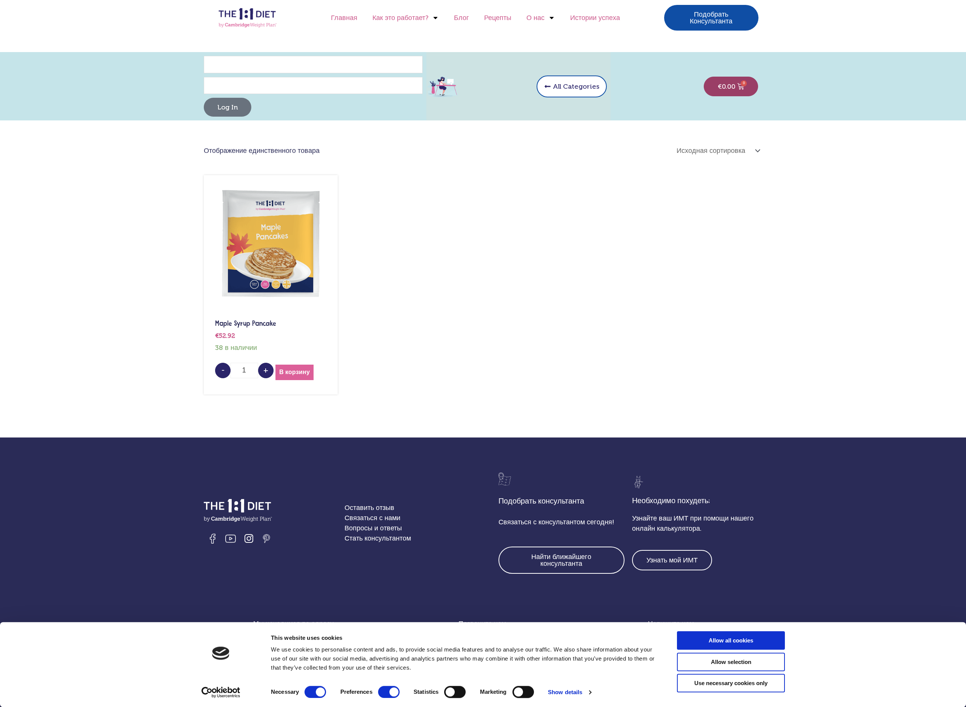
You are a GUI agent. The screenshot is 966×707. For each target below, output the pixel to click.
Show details (565, 692)
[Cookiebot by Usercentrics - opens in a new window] (221, 692)
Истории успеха (595, 18)
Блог (461, 18)
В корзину (294, 372)
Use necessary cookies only (731, 683)
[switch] (389, 692)
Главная (344, 18)
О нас (535, 18)
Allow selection (731, 662)
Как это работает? (400, 18)
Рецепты (497, 18)
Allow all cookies (731, 640)
